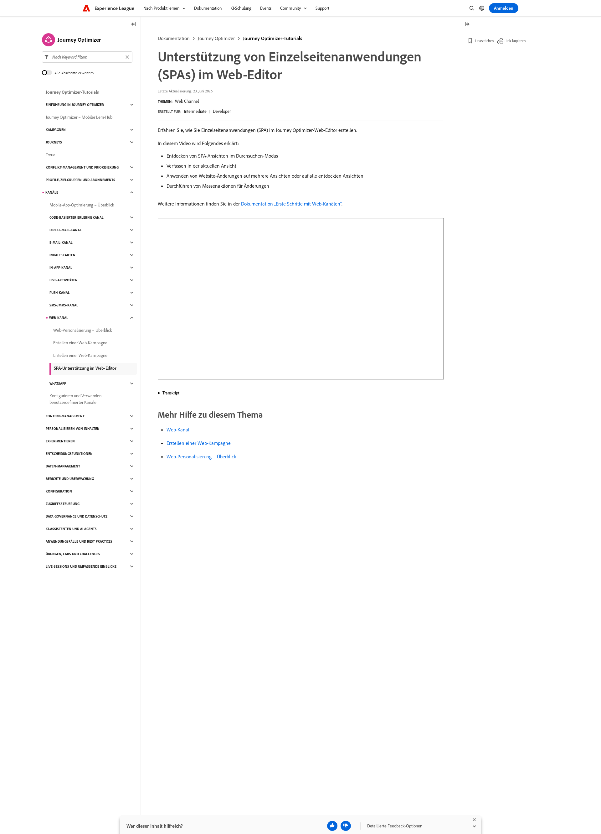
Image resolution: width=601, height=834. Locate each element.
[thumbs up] (332, 826)
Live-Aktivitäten (63, 280)
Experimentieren (60, 441)
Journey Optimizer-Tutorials (272, 38)
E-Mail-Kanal (61, 242)
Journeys (54, 142)
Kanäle (51, 192)
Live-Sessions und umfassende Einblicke (81, 566)
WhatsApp (57, 383)
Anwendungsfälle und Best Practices (79, 541)
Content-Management (65, 416)
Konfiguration (59, 491)
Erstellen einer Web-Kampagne (199, 443)
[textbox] (87, 57)
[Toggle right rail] (467, 24)
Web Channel (187, 101)
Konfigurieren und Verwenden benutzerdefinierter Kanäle (75, 399)
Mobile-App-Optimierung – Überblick (81, 205)
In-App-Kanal (60, 267)
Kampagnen (56, 130)
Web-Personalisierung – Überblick (201, 456)
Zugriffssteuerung (63, 504)
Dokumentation (174, 38)
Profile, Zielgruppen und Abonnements (80, 180)
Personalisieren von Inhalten (73, 428)
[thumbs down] (346, 826)
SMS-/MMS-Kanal (63, 305)
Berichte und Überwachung (70, 479)
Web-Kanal (178, 429)
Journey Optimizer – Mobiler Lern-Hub (79, 117)
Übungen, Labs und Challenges (73, 554)
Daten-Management (63, 466)
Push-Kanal (59, 292)
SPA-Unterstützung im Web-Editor (85, 368)
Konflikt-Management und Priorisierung (82, 167)
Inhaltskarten (62, 255)
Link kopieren (515, 40)
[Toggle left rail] (134, 24)
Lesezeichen (484, 40)
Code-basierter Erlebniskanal (76, 217)
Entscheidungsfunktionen (69, 453)
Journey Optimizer (216, 38)
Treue (50, 155)
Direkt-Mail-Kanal (65, 230)
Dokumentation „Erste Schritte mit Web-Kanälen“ (291, 204)
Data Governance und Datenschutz (76, 516)
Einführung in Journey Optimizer (75, 104)
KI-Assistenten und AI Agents (71, 529)
